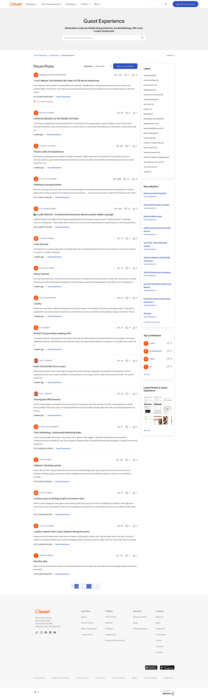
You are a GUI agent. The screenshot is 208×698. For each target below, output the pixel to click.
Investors (159, 646)
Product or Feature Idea (152, 143)
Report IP (134, 678)
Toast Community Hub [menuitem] (50, 4)
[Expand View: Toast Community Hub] (62, 4)
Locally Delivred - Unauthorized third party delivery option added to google (75, 214)
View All (147, 430)
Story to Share (149, 147)
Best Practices (149, 85)
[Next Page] (98, 586)
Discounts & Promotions (152, 95)
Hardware (109, 628)
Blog (135, 623)
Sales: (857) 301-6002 (43, 623)
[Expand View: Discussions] (37, 4)
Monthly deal (40, 561)
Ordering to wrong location (47, 184)
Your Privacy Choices (82, 678)
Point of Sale (110, 617)
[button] (148, 400)
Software (109, 623)
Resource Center (140, 617)
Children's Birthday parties (47, 465)
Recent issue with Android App (155, 193)
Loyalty (37, 303)
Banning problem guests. (153, 216)
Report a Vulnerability (150, 678)
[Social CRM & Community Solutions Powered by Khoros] (168, 693)
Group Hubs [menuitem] (70, 4)
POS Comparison (140, 628)
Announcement (149, 75)
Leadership (160, 628)
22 (94, 586)
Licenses (159, 652)
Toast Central (87, 634)
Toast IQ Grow (41, 244)
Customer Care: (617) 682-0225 (47, 626)
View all (147, 374)
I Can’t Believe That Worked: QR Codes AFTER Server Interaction (66, 80)
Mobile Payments (150, 123)
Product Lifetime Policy (115, 640)
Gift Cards (147, 104)
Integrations (110, 634)
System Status (87, 623)
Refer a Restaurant (89, 628)
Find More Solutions (152, 322)
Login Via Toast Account (185, 4)
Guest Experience (63, 96)
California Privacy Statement (60, 678)
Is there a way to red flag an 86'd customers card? (59, 498)
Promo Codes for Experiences (49, 151)
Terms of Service (100, 678)
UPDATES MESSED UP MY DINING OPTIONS (56, 118)
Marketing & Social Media (153, 119)
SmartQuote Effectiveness (47, 399)
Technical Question (150, 152)
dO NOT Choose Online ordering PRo (52, 333)
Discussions (54, 55)
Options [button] (170, 55)
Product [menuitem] (84, 4)
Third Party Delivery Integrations (155, 157)
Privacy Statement (39, 678)
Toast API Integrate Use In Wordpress (157, 272)
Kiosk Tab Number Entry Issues (50, 366)
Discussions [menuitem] (31, 4)
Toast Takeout (149, 167)
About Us (159, 617)
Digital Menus (148, 90)
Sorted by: (88, 66)
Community (160, 634)
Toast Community (16, 4)
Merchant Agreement (118, 678)
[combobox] (158, 4)
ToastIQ (146, 172)
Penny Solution (41, 273)
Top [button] (37, 692)
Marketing (147, 114)
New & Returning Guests (152, 128)
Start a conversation (125, 66)
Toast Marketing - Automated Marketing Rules (57, 432)
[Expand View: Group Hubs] (77, 4)
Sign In (84, 617)
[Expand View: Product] (89, 4)
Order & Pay (148, 138)
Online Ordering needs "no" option (156, 205)
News (158, 623)
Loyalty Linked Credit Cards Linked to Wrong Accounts (62, 531)
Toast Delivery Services (152, 162)
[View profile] (36, 75)
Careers (159, 640)
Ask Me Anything (149, 80)
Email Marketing (149, 99)
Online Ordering (149, 133)
